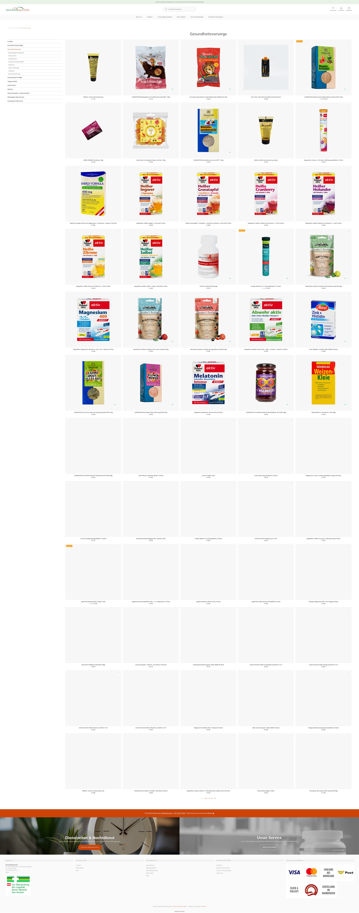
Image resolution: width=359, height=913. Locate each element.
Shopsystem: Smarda (179, 911)
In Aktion (149, 17)
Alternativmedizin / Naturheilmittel (18, 93)
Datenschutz (149, 873)
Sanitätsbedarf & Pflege (14, 77)
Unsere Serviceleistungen (223, 870)
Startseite (9, 28)
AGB (147, 876)
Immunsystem (12, 56)
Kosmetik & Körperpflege (15, 45)
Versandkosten (150, 865)
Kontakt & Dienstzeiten (215, 17)
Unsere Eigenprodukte (165, 17)
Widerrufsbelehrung (152, 870)
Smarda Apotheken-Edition (179, 906)
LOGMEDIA (203, 906)
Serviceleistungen (269, 847)
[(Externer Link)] (39, 885)
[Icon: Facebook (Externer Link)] (213, 813)
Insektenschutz (12, 59)
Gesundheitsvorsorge (14, 49)
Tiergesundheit (12, 81)
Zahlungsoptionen (151, 868)
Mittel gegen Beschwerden (15, 97)
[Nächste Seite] (215, 798)
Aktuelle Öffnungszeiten (90, 847)
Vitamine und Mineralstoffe (16, 62)
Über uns (139, 17)
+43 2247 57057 (179, 813)
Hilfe (77, 870)
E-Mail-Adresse (166, 813)
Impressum (219, 873)
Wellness (10, 89)
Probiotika (11, 71)
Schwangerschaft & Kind (15, 101)
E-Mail (7, 872)
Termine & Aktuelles (197, 17)
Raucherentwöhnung (14, 74)
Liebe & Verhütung (13, 68)
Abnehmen (11, 65)
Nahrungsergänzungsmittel (16, 53)
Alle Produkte (181, 17)
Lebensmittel (11, 85)
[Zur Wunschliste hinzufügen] (118, 42)
